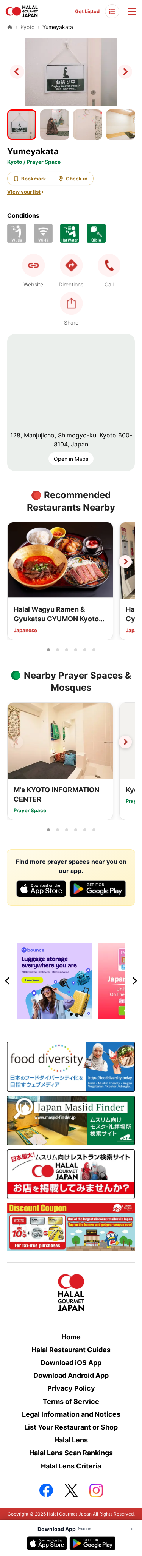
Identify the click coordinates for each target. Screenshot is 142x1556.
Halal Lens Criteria (71, 1466)
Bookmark (33, 178)
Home (71, 1337)
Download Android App (71, 1375)
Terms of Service (71, 1401)
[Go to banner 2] (71, 1014)
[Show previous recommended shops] (16, 561)
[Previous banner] (8, 981)
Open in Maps (71, 459)
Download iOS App (71, 1363)
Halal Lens (71, 1440)
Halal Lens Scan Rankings (71, 1453)
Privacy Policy (71, 1388)
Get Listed (87, 11)
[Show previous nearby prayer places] (16, 742)
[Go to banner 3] (80, 1014)
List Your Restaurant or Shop (71, 1427)
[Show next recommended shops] (125, 561)
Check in (76, 178)
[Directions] (71, 265)
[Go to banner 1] (62, 1014)
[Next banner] (134, 981)
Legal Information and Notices (71, 1414)
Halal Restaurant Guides (71, 1350)
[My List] (112, 11)
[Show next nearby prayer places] (125, 742)
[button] (109, 265)
